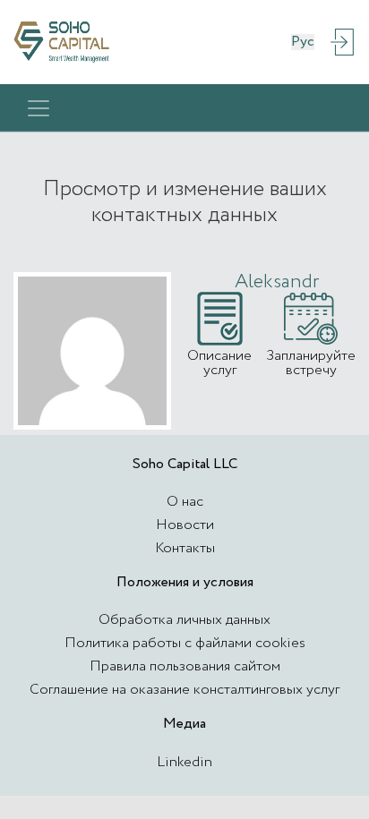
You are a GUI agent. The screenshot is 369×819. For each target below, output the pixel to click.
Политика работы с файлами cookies (184, 643)
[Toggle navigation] (38, 108)
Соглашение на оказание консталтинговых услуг (184, 689)
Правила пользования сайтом (185, 666)
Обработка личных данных (184, 620)
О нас (185, 501)
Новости (185, 525)
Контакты (185, 548)
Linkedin (184, 762)
